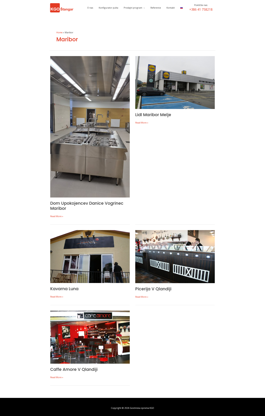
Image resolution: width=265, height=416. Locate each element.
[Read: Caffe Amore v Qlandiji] (90, 336)
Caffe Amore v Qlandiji (74, 369)
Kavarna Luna (64, 289)
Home (59, 32)
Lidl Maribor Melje (153, 115)
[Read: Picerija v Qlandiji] (175, 256)
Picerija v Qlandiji (153, 289)
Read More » (56, 216)
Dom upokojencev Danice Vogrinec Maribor (86, 205)
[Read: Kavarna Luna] (90, 256)
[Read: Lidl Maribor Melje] (175, 82)
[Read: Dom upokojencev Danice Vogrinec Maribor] (90, 126)
